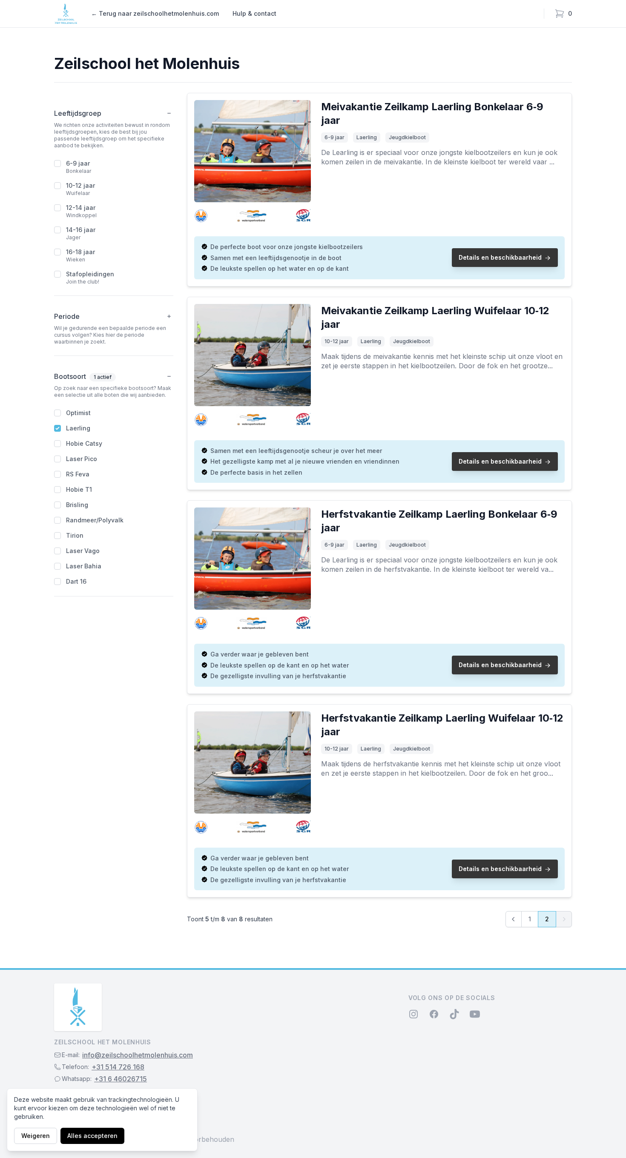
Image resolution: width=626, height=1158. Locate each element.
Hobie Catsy (84, 443)
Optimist (78, 412)
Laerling (78, 428)
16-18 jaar (80, 251)
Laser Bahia (83, 566)
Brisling (77, 504)
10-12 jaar (80, 185)
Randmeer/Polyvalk (94, 520)
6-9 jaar (78, 163)
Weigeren (35, 1135)
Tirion (74, 535)
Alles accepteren (92, 1135)
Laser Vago (83, 550)
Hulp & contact (254, 13)
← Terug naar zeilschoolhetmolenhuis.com (155, 13)
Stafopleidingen (90, 274)
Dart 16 (76, 581)
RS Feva (77, 474)
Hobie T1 (79, 489)
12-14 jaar (80, 207)
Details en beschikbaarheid (500, 257)
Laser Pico (81, 458)
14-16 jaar (80, 229)
